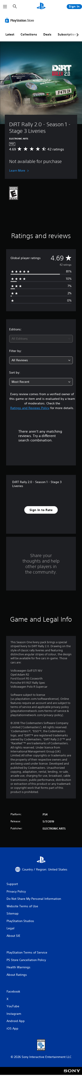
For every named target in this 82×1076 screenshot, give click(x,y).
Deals (47, 34)
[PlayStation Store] (20, 20)
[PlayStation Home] (41, 6)
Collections (29, 34)
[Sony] (72, 1074)
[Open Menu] (5, 6)
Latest (9, 34)
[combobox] (41, 339)
